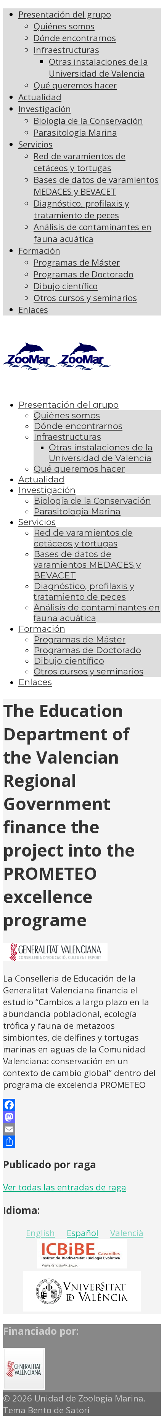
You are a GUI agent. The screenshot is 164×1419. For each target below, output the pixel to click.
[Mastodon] (82, 1117)
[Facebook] (82, 1105)
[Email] (82, 1129)
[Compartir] (82, 1142)
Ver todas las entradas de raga (64, 1187)
